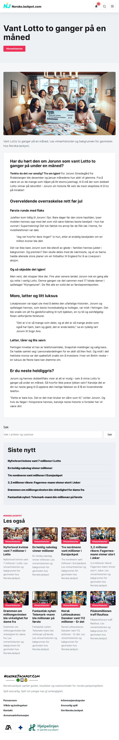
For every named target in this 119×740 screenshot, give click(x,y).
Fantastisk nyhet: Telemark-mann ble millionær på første (45, 497)
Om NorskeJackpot (72, 710)
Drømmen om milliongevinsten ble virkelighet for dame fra (46, 489)
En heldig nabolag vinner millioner (30, 468)
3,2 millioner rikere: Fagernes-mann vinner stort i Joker (44, 482)
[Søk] (104, 6)
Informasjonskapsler (73, 700)
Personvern (10, 700)
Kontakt (8, 710)
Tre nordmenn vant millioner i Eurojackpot (35, 475)
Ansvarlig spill (69, 705)
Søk (6, 427)
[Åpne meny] (112, 6)
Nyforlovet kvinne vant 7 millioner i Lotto (34, 460)
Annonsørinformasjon (16, 715)
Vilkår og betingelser (15, 705)
